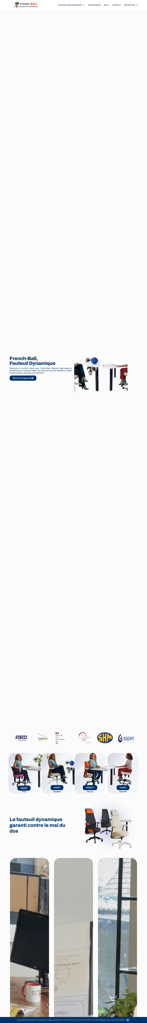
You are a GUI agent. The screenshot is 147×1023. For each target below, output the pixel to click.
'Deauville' (123, 791)
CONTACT (116, 5)
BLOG (106, 5)
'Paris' (24, 791)
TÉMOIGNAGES (94, 5)
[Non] (144, 1020)
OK (128, 1020)
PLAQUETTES (129, 5)
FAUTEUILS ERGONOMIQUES (70, 5)
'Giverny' (90, 791)
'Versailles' (57, 791)
